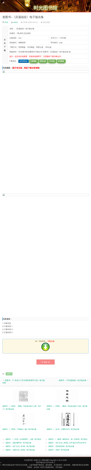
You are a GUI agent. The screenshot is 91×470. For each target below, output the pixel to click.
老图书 (9, 374)
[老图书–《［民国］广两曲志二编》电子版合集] (23, 419)
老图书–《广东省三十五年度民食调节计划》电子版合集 (23, 381)
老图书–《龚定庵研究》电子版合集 (18, 442)
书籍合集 (51, 341)
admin (15, 22)
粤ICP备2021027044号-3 (45, 462)
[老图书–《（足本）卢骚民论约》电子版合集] (67, 419)
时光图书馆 (28, 460)
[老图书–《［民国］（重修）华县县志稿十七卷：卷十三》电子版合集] (23, 396)
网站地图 (45, 460)
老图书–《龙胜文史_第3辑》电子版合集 (20, 450)
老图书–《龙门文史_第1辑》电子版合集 (20, 446)
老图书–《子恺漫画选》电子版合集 (72, 380)
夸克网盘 (60, 61)
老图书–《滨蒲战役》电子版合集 (23, 17)
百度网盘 (32, 61)
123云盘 (51, 61)
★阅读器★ (22, 61)
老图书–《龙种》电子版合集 (58, 450)
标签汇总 (37, 460)
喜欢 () (47, 362)
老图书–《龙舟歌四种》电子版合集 (61, 446)
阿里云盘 (42, 61)
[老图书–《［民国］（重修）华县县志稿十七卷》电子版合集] (67, 396)
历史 (6, 22)
